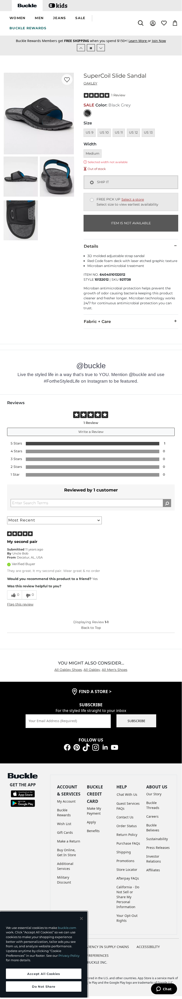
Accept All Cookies (43, 974)
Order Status (126, 826)
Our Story (153, 794)
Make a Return (68, 841)
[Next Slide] (101, 47)
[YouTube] (114, 747)
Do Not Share (43, 986)
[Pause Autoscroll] (91, 47)
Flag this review (20, 604)
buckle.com (67, 928)
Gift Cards (65, 832)
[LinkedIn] (105, 747)
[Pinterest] (76, 747)
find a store (95, 691)
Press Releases (158, 847)
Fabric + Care (97, 321)
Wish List (64, 823)
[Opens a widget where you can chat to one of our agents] (164, 989)
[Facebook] (67, 747)
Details (91, 246)
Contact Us (124, 817)
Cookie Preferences (91, 955)
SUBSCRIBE (136, 721)
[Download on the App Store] (23, 793)
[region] (43, 954)
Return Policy (126, 834)
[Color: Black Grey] (87, 113)
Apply (91, 822)
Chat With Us (127, 794)
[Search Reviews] (167, 503)
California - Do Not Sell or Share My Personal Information (127, 897)
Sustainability (157, 839)
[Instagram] (95, 747)
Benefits (93, 831)
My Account (66, 801)
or (140, 40)
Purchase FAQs (128, 843)
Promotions (125, 861)
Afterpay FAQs (127, 878)
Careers (152, 816)
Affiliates (153, 870)
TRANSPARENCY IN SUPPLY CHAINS (101, 946)
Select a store (132, 199)
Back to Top (91, 628)
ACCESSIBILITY (148, 946)
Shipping (123, 852)
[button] (17, 18)
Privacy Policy (69, 955)
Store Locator (126, 869)
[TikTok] (86, 747)
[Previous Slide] (81, 47)
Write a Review (90, 432)
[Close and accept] (81, 918)
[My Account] (152, 23)
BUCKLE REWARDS (28, 28)
